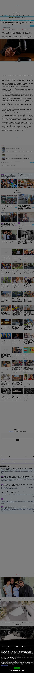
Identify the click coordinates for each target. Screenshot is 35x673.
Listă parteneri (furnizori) (4, 665)
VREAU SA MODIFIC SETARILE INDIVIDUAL (17, 670)
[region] (17, 659)
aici (3, 655)
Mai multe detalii (8, 650)
